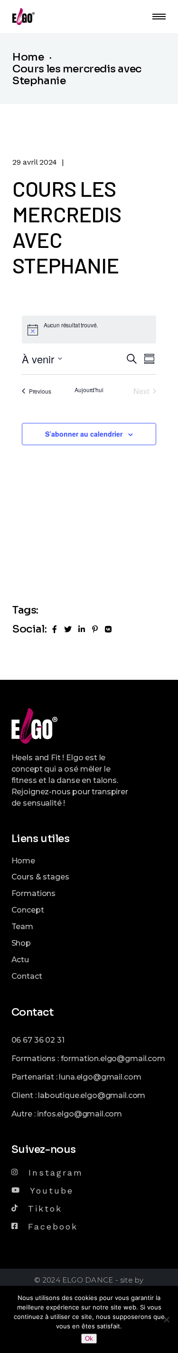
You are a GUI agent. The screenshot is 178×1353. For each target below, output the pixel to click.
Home (23, 860)
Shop (21, 943)
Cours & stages (40, 876)
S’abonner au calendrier (83, 434)
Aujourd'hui (89, 390)
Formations (33, 893)
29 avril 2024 (34, 162)
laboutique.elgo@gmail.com (91, 1095)
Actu (20, 959)
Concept (27, 909)
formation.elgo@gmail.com (113, 1058)
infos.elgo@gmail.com (79, 1113)
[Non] (166, 1319)
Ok (89, 1338)
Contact (26, 976)
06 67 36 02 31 (38, 1040)
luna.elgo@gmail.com (100, 1076)
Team (22, 926)
